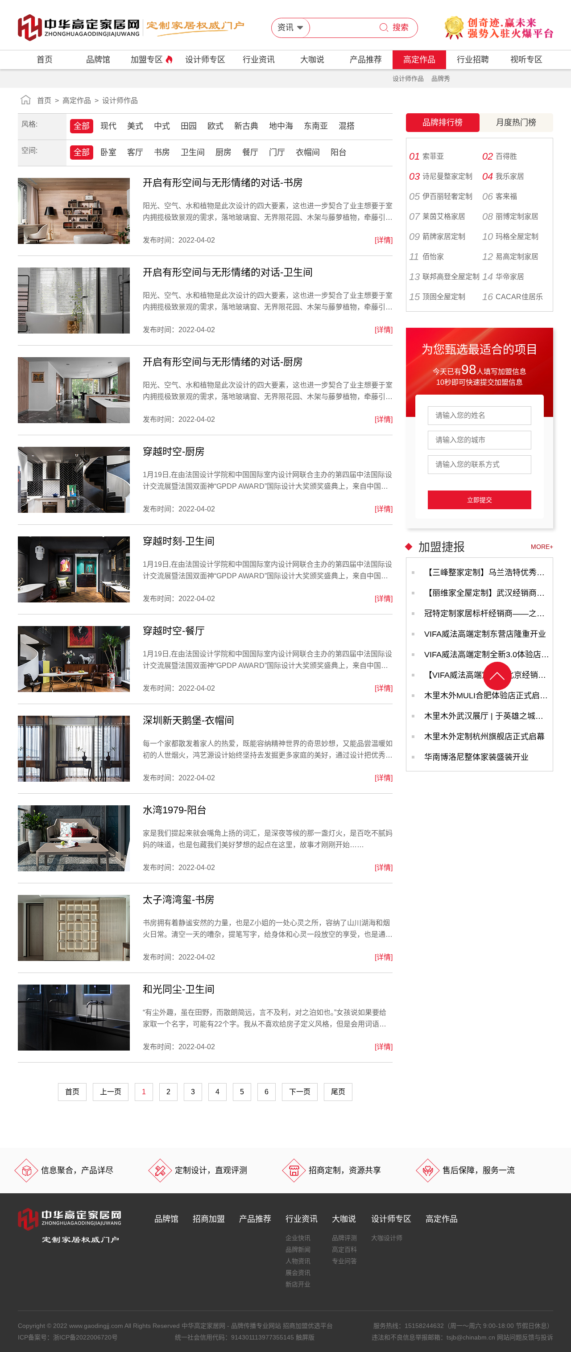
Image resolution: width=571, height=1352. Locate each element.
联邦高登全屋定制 (444, 277)
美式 (135, 126)
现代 (108, 126)
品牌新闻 (298, 1249)
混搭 (347, 126)
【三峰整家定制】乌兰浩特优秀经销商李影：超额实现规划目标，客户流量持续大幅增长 (488, 573)
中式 (162, 126)
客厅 (135, 152)
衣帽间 (308, 152)
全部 (82, 126)
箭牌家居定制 (437, 237)
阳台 (339, 152)
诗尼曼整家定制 (440, 176)
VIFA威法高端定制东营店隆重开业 (485, 634)
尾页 (338, 1092)
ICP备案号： (68, 1337)
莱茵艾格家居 (437, 217)
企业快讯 (298, 1238)
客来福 (499, 197)
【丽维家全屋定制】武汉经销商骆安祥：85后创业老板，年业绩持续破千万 (488, 593)
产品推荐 (366, 59)
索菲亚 (426, 156)
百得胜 (499, 156)
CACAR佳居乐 (512, 297)
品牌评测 (344, 1238)
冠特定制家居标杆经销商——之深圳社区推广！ (488, 614)
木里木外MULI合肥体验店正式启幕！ (488, 696)
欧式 (215, 126)
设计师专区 (205, 59)
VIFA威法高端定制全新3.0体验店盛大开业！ (488, 655)
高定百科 (344, 1249)
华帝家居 (503, 277)
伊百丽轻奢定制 (440, 197)
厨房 (223, 152)
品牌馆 (98, 59)
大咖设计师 (386, 1238)
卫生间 (193, 152)
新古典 (246, 126)
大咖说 (312, 59)
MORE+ (542, 546)
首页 (45, 59)
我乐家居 (503, 176)
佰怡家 (426, 257)
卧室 (108, 152)
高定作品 (419, 59)
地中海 (281, 126)
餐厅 (250, 152)
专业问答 (344, 1261)
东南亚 (316, 126)
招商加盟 (209, 1219)
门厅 (277, 152)
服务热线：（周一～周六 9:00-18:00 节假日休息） (463, 1325)
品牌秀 (440, 78)
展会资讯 (298, 1273)
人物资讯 (298, 1261)
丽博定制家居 (510, 217)
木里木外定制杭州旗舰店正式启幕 (484, 737)
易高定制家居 (510, 257)
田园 (189, 126)
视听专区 (526, 59)
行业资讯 (259, 59)
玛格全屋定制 (510, 237)
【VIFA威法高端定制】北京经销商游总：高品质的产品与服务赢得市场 (488, 675)
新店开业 (298, 1284)
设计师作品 (408, 78)
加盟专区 (147, 59)
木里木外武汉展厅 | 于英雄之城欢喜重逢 (488, 716)
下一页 (299, 1092)
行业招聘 (473, 59)
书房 (162, 152)
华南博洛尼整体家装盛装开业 (476, 757)
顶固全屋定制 (437, 297)
